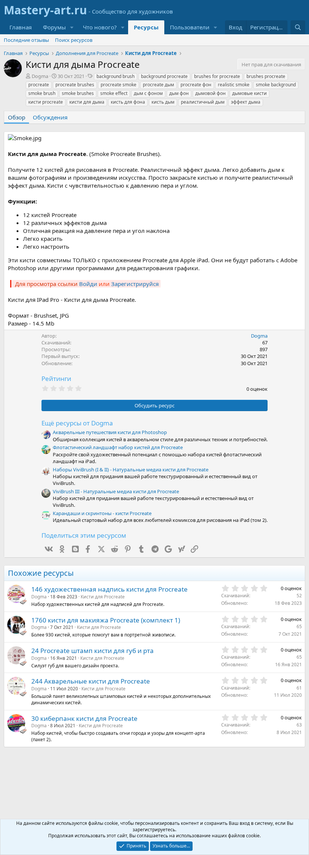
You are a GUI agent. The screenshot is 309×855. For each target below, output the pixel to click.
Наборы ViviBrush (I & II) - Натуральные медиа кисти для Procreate (130, 469)
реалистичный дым (203, 102)
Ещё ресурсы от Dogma (77, 423)
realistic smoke (233, 84)
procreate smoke (118, 84)
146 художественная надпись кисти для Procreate (109, 589)
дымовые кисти (249, 93)
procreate (38, 84)
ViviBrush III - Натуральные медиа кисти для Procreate (116, 491)
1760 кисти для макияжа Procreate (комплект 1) (105, 620)
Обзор (16, 117)
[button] (72, 27)
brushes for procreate (217, 76)
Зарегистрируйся (135, 284)
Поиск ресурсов (73, 40)
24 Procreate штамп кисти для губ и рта (92, 650)
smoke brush (41, 93)
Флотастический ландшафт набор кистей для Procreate (118, 447)
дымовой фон (210, 93)
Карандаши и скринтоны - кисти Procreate (102, 513)
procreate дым (158, 84)
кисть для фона (128, 102)
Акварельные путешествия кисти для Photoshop (110, 432)
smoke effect (113, 93)
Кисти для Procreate (103, 596)
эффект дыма (245, 102)
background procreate (164, 76)
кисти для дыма (86, 102)
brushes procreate (265, 76)
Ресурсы (146, 27)
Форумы (54, 27)
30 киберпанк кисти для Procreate (84, 718)
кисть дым (162, 102)
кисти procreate (45, 102)
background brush (115, 76)
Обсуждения (50, 117)
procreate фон (196, 84)
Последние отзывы (26, 40)
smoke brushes (78, 93)
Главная (20, 27)
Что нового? (100, 27)
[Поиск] (298, 27)
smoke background (276, 84)
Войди (88, 284)
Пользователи (190, 27)
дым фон (179, 93)
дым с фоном (148, 93)
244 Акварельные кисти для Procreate (90, 681)
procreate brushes (74, 84)
